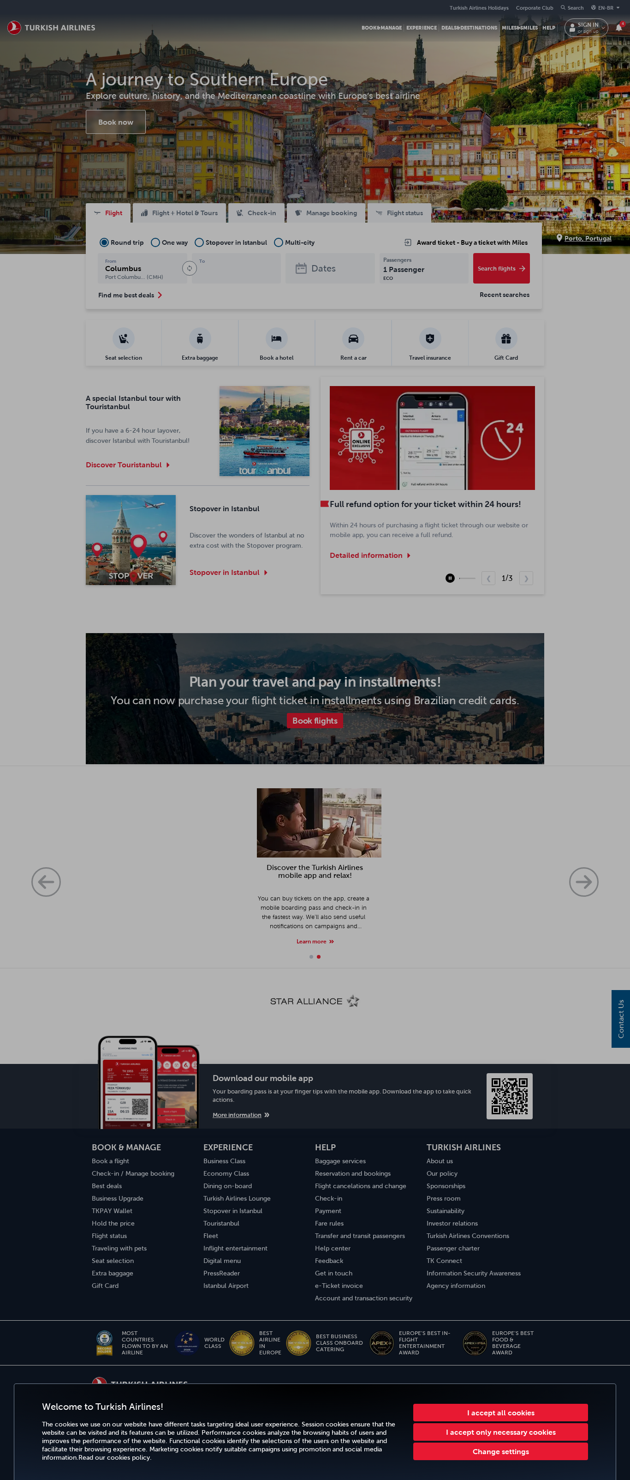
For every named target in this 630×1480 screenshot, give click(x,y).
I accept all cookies (501, 1412)
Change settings (501, 1451)
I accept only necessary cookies (501, 1432)
